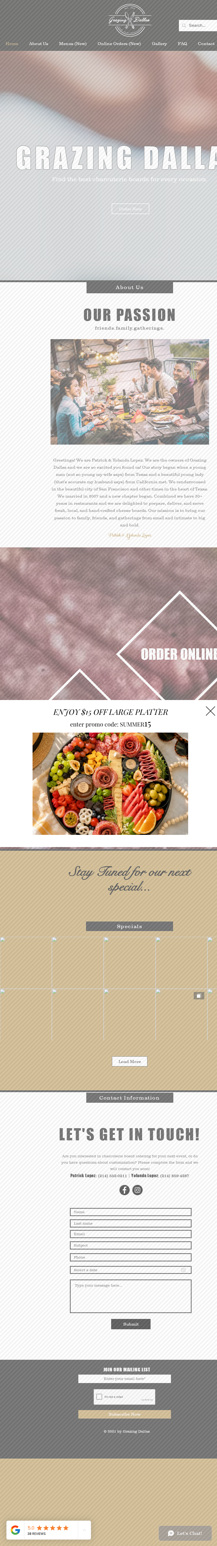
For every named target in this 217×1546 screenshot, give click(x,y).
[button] (210, 711)
